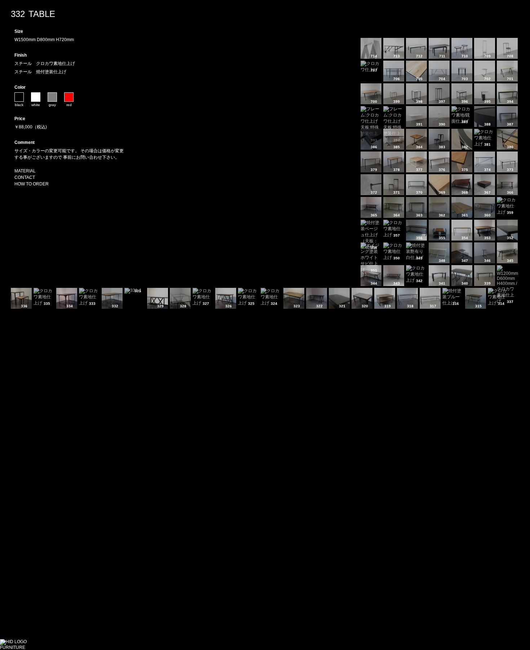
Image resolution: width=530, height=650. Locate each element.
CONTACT (24, 177)
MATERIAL (25, 171)
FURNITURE (12, 647)
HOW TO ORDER (31, 183)
